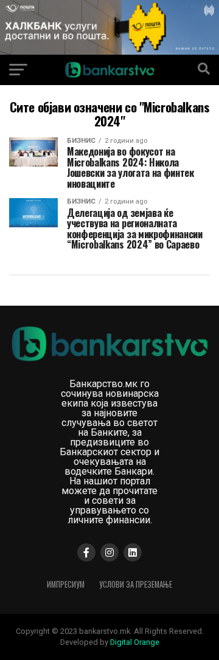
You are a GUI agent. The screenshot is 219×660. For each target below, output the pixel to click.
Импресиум (66, 584)
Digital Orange (134, 642)
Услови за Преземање (135, 584)
